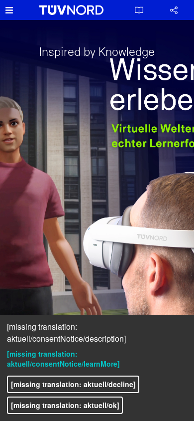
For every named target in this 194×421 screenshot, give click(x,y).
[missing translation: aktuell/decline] (73, 384)
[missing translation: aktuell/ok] (65, 405)
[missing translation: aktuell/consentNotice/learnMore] (63, 359)
